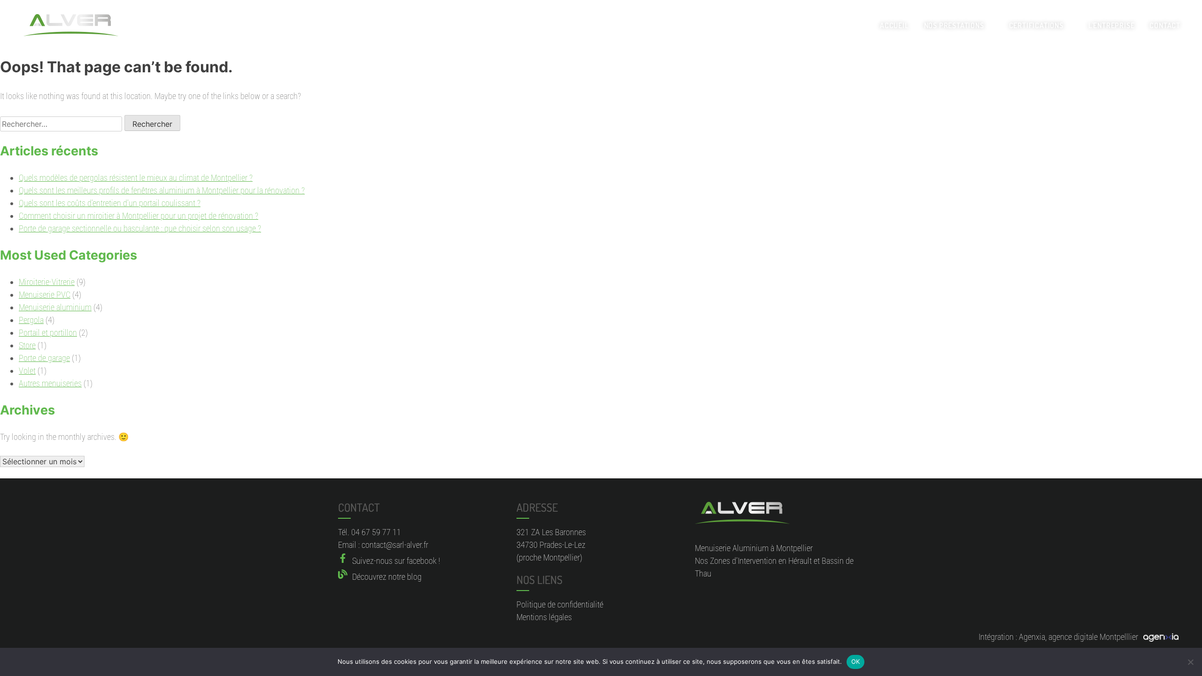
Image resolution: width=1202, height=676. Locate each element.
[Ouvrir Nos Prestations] (990, 25)
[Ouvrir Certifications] (1069, 25)
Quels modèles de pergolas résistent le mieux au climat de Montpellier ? (136, 178)
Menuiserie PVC (44, 295)
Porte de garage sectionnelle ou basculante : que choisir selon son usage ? (140, 228)
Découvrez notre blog (387, 577)
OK (855, 661)
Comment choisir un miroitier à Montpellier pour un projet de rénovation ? (138, 216)
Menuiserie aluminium (55, 307)
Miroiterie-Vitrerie (47, 282)
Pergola (31, 320)
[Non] (1190, 662)
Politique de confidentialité (559, 604)
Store (27, 345)
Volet (27, 371)
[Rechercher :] (62, 124)
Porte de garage (44, 358)
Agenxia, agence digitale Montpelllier (1078, 637)
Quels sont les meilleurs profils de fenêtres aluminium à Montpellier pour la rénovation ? (162, 190)
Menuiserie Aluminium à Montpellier (754, 548)
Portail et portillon (48, 333)
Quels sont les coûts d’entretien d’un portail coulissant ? (109, 203)
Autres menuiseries (50, 383)
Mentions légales (544, 617)
